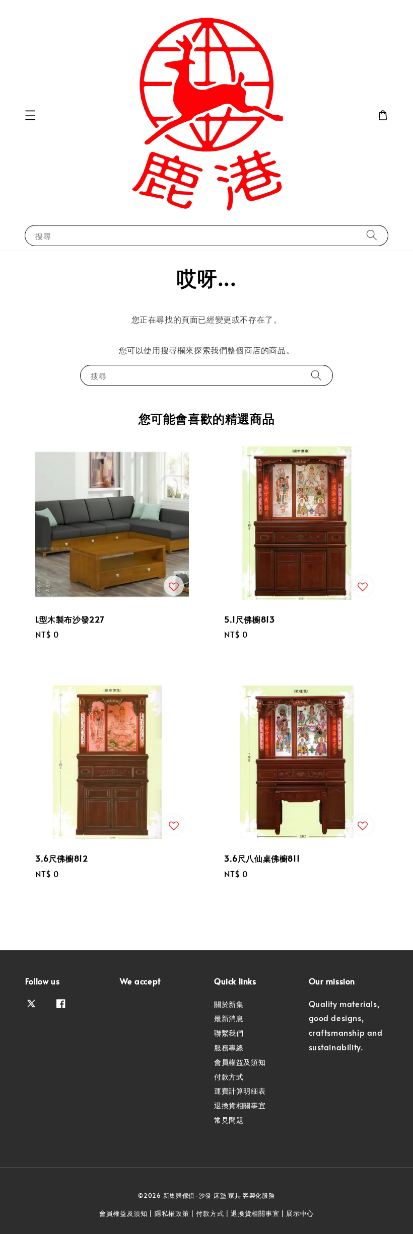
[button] (30, 115)
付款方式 (228, 1077)
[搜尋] (372, 235)
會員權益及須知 (239, 1062)
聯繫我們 (228, 1033)
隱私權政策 (172, 1213)
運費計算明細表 (239, 1091)
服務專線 (228, 1047)
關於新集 (228, 1004)
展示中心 (300, 1213)
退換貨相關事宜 (239, 1105)
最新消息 (228, 1018)
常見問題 (228, 1120)
